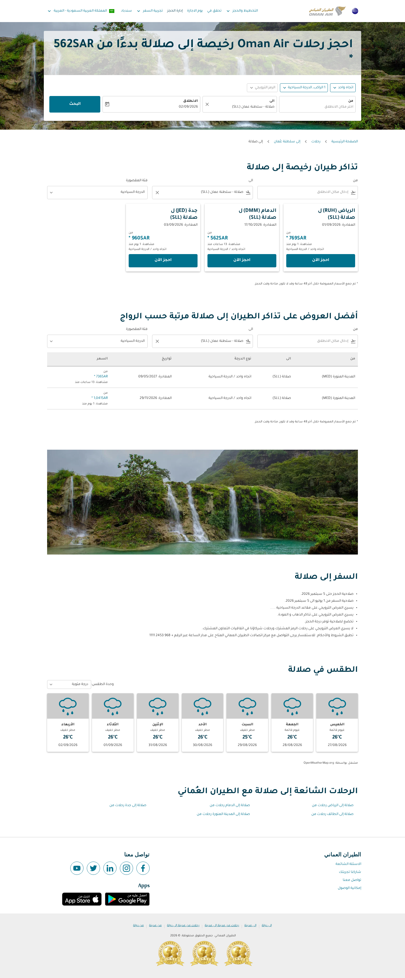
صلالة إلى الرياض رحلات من (332, 806)
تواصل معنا (352, 880)
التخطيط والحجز (241, 11)
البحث (75, 104)
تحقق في (214, 11)
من (350, 101)
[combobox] (317, 107)
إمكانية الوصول (349, 888)
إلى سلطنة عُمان (287, 142)
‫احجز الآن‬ (320, 260)
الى (271, 101)
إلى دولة (267, 925)
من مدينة (155, 925)
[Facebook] (143, 868)
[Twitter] (93, 868)
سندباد (126, 11)
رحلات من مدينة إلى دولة (183, 925)
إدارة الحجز (175, 11)
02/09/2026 (188, 107)
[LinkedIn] (110, 868)
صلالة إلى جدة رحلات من (127, 806)
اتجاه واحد (345, 88)
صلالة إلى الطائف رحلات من (332, 814)
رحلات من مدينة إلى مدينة (222, 925)
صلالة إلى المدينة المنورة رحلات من (223, 814)
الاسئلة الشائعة (348, 864)
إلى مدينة (250, 925)
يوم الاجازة (195, 11)
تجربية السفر (149, 11)
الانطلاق (190, 101)
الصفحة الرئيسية (344, 142)
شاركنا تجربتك (350, 872)
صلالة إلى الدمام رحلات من (230, 806)
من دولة (138, 925)
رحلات (315, 142)
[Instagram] (126, 868)
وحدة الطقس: (102, 684)
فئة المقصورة (137, 181)
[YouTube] (76, 868)
